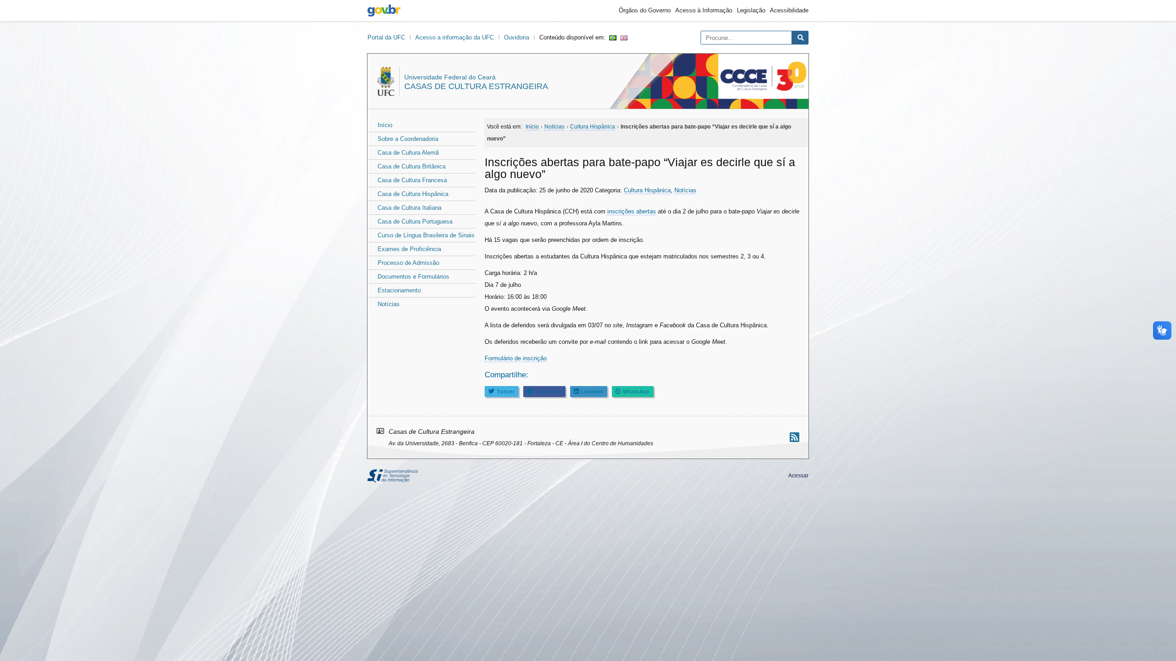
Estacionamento (399, 290)
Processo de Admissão (408, 262)
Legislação (751, 10)
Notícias (389, 304)
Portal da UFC (386, 37)
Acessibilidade (789, 10)
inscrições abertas (631, 211)
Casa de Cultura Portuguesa (415, 221)
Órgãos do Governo (645, 10)
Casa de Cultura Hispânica (413, 193)
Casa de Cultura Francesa (412, 180)
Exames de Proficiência (409, 249)
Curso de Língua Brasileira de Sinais (426, 235)
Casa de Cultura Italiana (409, 207)
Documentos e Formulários (413, 276)
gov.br (384, 11)
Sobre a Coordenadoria (408, 138)
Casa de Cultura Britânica (412, 166)
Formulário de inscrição (516, 358)
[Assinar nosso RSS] (794, 437)
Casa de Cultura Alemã (408, 152)
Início (385, 125)
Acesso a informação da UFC (454, 37)
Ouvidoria (516, 37)
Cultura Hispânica (647, 190)
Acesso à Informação (703, 10)
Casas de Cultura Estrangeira (476, 86)
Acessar (798, 475)
